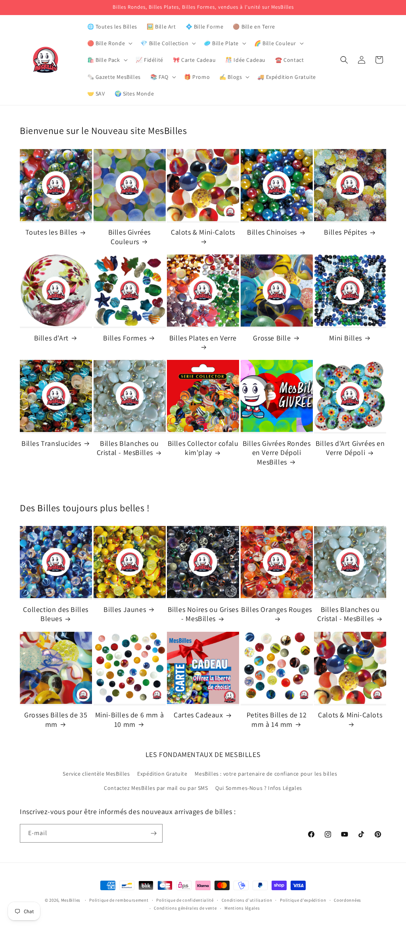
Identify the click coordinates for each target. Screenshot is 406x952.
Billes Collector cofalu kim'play (203, 448)
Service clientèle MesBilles (96, 773)
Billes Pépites (345, 232)
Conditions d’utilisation (247, 900)
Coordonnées (347, 900)
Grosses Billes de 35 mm (55, 719)
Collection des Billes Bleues (55, 614)
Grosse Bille (272, 337)
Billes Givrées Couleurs (129, 236)
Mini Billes (345, 337)
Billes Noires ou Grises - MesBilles (203, 614)
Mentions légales (242, 908)
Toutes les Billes (51, 232)
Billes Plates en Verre (203, 337)
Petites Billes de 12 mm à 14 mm (277, 719)
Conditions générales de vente (185, 908)
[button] (109, 43)
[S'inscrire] (153, 833)
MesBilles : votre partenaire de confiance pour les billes (266, 773)
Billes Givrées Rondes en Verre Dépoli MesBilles (277, 452)
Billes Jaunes (124, 609)
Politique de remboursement (118, 900)
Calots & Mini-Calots (203, 232)
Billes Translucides (51, 443)
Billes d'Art (51, 337)
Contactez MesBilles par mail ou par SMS (156, 787)
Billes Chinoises (272, 232)
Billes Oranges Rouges (276, 609)
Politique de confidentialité (185, 900)
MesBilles (70, 900)
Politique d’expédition (303, 900)
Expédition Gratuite (162, 773)
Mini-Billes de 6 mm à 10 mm (129, 719)
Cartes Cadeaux (198, 714)
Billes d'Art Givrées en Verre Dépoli (350, 448)
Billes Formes (124, 337)
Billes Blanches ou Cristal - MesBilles (128, 448)
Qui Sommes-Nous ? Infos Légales (258, 787)
